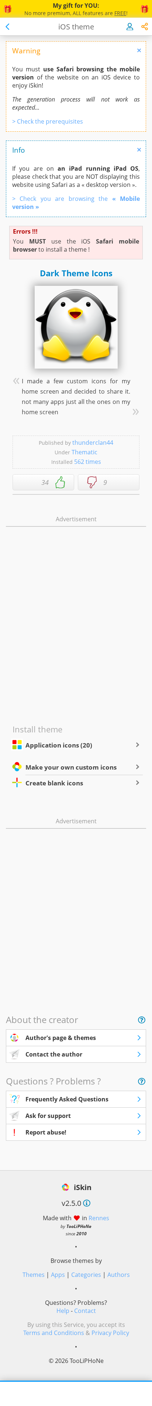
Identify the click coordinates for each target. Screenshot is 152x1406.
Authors (118, 1275)
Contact (85, 1311)
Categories (86, 1275)
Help (62, 1311)
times (87, 462)
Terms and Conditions (53, 1333)
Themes (34, 1275)
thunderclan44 (92, 443)
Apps (58, 1275)
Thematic (84, 452)
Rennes (99, 1218)
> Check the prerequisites (47, 121)
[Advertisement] (76, 539)
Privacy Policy (110, 1333)
